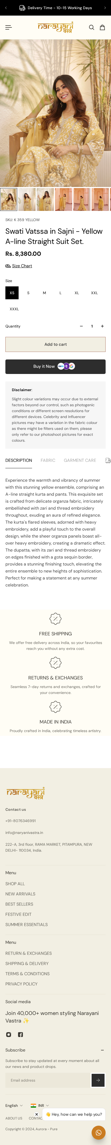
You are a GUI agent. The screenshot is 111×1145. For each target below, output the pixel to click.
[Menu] (8, 27)
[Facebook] (20, 1034)
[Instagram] (9, 1034)
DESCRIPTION (18, 460)
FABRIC (48, 460)
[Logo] (55, 27)
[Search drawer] (91, 27)
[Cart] (102, 27)
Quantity (12, 326)
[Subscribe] (98, 1080)
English (11, 1105)
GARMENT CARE (80, 460)
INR (41, 1105)
